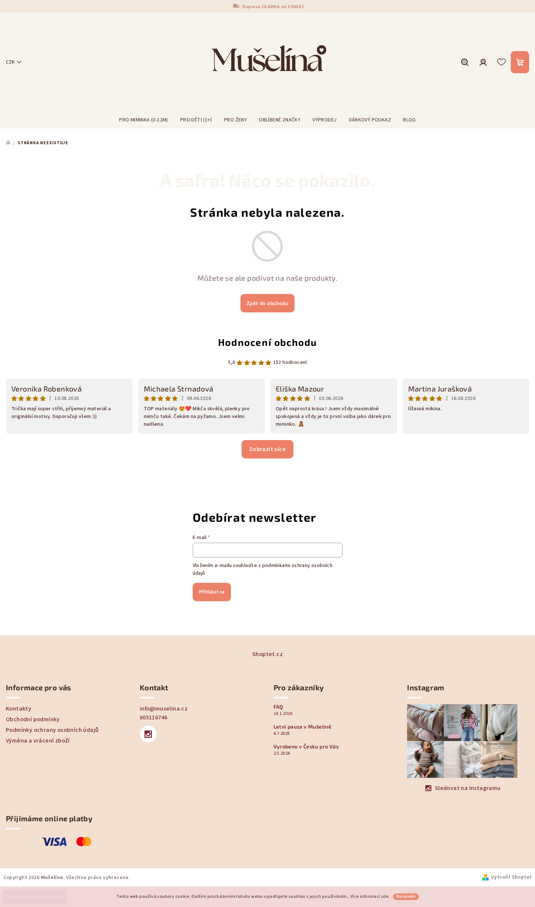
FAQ (278, 706)
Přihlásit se (212, 592)
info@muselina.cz (164, 709)
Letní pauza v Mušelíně (303, 726)
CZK (10, 62)
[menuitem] (143, 119)
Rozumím (405, 896)
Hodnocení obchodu (267, 342)
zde (385, 896)
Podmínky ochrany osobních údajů (52, 730)
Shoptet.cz (267, 654)
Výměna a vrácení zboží (38, 741)
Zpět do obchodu (267, 303)
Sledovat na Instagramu (468, 788)
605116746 (154, 717)
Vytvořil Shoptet (511, 877)
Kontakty (18, 709)
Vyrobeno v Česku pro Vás (306, 746)
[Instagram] (148, 734)
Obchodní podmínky (33, 719)
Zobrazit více (267, 449)
